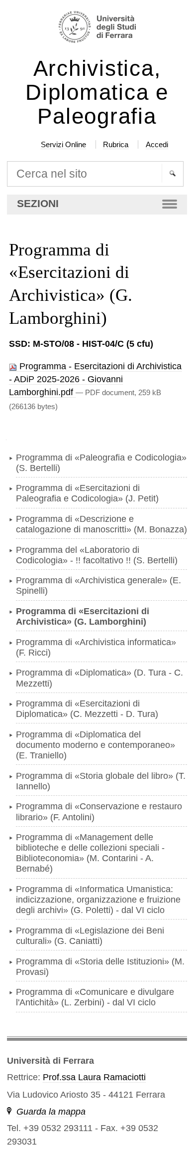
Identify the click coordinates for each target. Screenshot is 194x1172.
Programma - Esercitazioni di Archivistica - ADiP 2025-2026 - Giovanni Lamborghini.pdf (95, 379)
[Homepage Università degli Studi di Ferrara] (97, 28)
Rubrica (115, 144)
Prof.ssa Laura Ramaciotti (94, 1077)
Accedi (157, 144)
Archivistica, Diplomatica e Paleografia (97, 92)
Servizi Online (63, 144)
